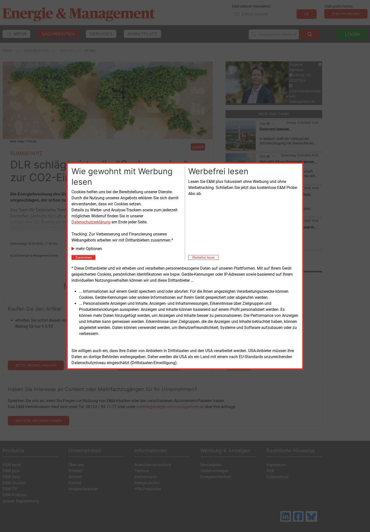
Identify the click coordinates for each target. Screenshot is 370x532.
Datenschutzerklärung (90, 222)
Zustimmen (83, 257)
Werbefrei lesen (203, 257)
